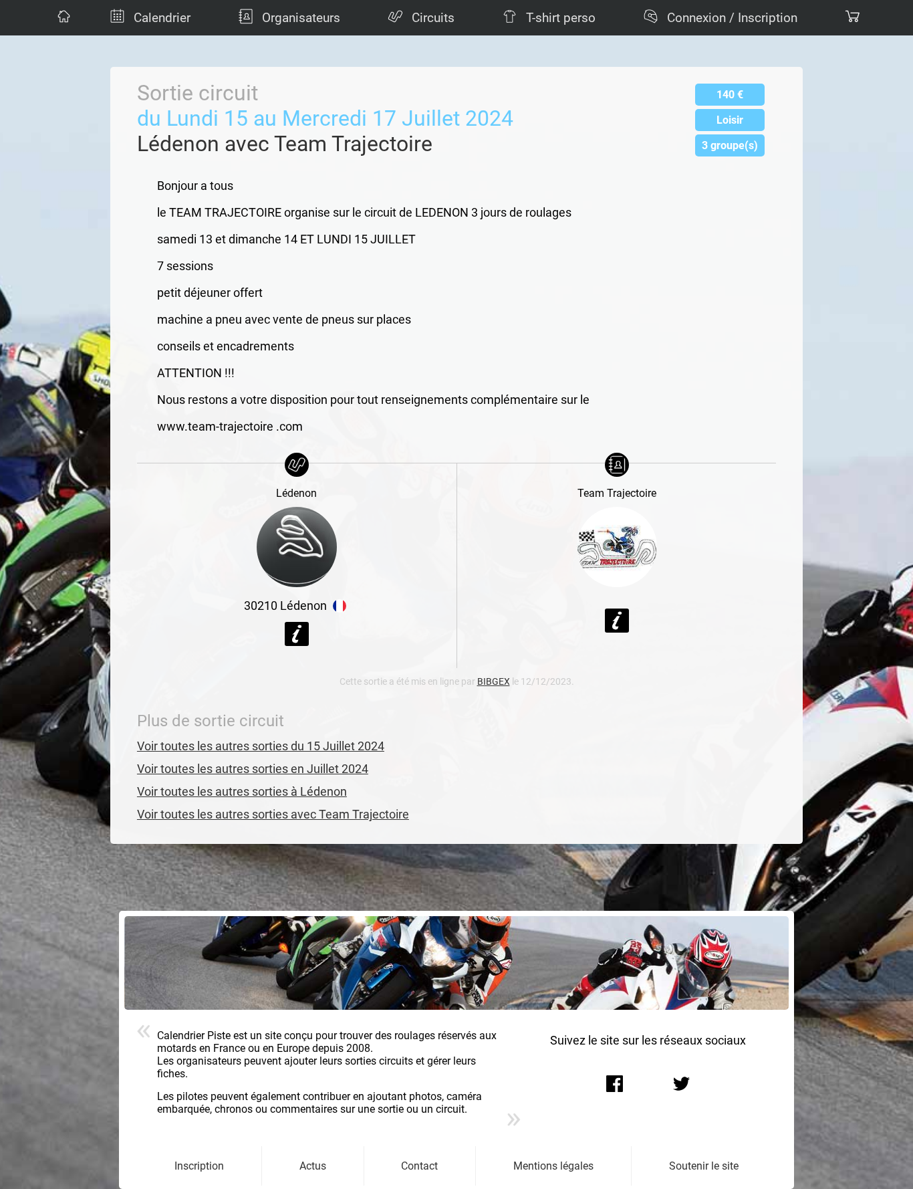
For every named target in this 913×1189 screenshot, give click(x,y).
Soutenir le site (704, 1166)
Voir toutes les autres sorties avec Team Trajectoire (273, 814)
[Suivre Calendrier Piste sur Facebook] (615, 1083)
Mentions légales (553, 1166)
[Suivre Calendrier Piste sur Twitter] (682, 1083)
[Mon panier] (850, 17)
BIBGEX (493, 681)
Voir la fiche (297, 634)
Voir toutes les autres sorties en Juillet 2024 (252, 769)
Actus (312, 1166)
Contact (419, 1166)
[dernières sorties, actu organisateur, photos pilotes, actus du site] (62, 17)
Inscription (199, 1166)
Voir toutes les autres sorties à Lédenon (242, 791)
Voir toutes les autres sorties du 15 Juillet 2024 (260, 746)
